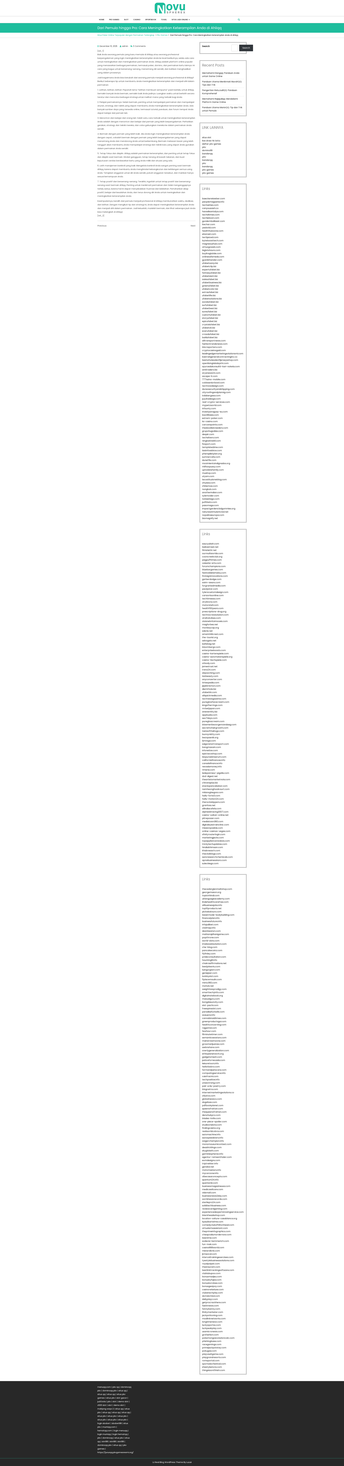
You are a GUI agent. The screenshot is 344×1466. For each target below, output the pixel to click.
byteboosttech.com (212, 240)
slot (114, 1401)
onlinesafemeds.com (213, 256)
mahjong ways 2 (105, 1408)
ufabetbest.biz (209, 308)
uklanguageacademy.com (216, 898)
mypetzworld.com (211, 405)
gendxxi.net (208, 1166)
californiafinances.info (213, 760)
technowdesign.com (213, 385)
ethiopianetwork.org (213, 1053)
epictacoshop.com (212, 753)
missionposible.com (212, 827)
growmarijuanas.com (213, 1044)
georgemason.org (211, 892)
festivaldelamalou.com (214, 572)
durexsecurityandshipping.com (218, 389)
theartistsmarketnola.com (216, 779)
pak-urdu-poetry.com (214, 1086)
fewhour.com (209, 1031)
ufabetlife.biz (209, 295)
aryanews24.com (211, 373)
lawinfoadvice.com (212, 450)
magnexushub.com (212, 243)
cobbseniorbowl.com (213, 382)
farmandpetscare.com (214, 1069)
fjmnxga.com (209, 740)
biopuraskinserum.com (214, 756)
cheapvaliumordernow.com (216, 1234)
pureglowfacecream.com (215, 702)
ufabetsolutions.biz (212, 298)
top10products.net (212, 908)
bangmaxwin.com (211, 747)
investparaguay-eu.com (215, 411)
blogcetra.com (210, 1089)
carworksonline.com (213, 595)
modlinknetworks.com (214, 1318)
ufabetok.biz (208, 327)
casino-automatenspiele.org (217, 656)
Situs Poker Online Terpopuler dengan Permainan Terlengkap (125, 35)
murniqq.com (109, 1426)
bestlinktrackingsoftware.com (218, 1270)
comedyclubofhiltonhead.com (218, 1224)
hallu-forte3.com (211, 795)
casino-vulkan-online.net (215, 815)
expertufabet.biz (211, 269)
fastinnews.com (210, 1305)
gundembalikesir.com (213, 221)
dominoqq (108, 1437)
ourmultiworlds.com (212, 553)
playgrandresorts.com (214, 1357)
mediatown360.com (212, 821)
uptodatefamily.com (213, 469)
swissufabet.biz (210, 279)
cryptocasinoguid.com (214, 350)
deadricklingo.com (212, 1147)
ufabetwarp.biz (210, 263)
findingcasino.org (211, 1128)
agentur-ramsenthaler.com (217, 1157)
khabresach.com (211, 850)
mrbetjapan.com (211, 708)
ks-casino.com (210, 421)
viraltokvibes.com (211, 618)
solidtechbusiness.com (214, 1205)
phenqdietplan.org (212, 453)
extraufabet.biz (210, 292)
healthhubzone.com (212, 230)
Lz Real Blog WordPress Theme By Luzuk (172, 1462)
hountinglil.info (209, 960)
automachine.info (211, 1134)
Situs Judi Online (180, 19)
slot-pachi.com (210, 1005)
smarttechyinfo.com (213, 992)
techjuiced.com (210, 237)
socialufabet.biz (210, 301)
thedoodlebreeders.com (215, 427)
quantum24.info (210, 1179)
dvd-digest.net (210, 776)
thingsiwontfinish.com (213, 1370)
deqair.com (208, 434)
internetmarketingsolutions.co (218, 1092)
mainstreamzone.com (213, 1040)
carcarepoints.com (212, 424)
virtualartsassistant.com (215, 1228)
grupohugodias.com (212, 431)
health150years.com (212, 608)
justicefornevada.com (213, 1060)
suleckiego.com (210, 863)
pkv (204, 147)
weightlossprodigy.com (214, 989)
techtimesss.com (211, 598)
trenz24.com (209, 669)
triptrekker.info (210, 1163)
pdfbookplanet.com (212, 1105)
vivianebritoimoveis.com (215, 621)
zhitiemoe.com (210, 486)
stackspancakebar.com (214, 786)
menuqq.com (104, 1387)
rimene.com (208, 769)
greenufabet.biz (210, 285)
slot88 (105, 1441)
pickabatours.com (211, 911)
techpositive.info (211, 1079)
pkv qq (116, 1387)
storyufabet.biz (210, 318)
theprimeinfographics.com (216, 1231)
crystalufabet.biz (211, 324)
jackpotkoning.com (212, 1315)
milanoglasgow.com (212, 792)
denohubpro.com (211, 1115)
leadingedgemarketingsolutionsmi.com (222, 353)
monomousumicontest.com (216, 1144)
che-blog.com (209, 947)
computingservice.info (214, 1073)
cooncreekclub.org (212, 556)
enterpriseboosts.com (214, 650)
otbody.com (208, 663)
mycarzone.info (210, 1173)
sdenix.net (207, 630)
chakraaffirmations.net (214, 963)
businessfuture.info (212, 921)
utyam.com (208, 476)
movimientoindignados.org (216, 463)
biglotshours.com (211, 250)
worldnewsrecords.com (214, 1199)
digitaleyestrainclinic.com (215, 824)
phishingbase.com (211, 1341)
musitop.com (209, 473)
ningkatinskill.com (211, 440)
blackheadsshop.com (213, 1215)
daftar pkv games (211, 143)
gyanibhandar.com (212, 259)
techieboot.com (210, 217)
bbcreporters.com (212, 347)
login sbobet (103, 1423)
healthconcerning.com (214, 1024)
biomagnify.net (210, 518)
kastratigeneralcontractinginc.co (219, 356)
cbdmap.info (209, 927)
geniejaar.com (209, 973)
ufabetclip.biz (209, 266)
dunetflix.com (209, 460)
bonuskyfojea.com (211, 1279)
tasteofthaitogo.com (213, 731)
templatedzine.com (212, 447)
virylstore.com (209, 601)
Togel (164, 19)
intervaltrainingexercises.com (217, 1257)
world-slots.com (210, 940)
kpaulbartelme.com (212, 1221)
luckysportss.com (211, 1325)
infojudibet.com (210, 924)
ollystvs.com (208, 1095)
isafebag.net (208, 643)
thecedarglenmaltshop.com (217, 889)
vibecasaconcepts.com (214, 1176)
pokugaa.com (209, 1350)
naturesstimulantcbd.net (215, 511)
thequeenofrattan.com (214, 1111)
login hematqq (120, 1434)
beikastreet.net (210, 547)
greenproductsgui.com (214, 1021)
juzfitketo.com (209, 502)
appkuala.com (209, 714)
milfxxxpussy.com (211, 466)
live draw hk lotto (211, 140)
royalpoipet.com (211, 1263)
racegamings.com (211, 1344)
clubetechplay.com (212, 1292)
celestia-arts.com (211, 563)
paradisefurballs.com (213, 1011)
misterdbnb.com (211, 1250)
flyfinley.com (209, 953)
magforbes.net (210, 624)
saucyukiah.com (210, 543)
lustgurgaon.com (211, 969)
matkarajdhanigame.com (215, 934)
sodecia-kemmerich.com (215, 1241)
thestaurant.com (211, 1266)
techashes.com (210, 205)
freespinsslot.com (211, 1008)
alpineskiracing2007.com (215, 811)
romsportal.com (210, 1360)
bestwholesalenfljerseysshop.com (220, 360)
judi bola (101, 1401)
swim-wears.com (211, 582)
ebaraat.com (209, 234)
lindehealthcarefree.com (215, 901)
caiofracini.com (210, 1076)
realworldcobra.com (213, 1131)
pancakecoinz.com (212, 950)
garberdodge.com (211, 579)
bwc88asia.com (210, 414)
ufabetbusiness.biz (212, 282)
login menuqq (120, 1430)
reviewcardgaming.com (214, 1208)
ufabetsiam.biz (210, 276)
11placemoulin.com (212, 979)
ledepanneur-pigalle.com (215, 773)
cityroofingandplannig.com (216, 392)
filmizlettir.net (209, 550)
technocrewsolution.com (215, 614)
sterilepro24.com (211, 1202)
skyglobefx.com (210, 1150)
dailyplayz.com (210, 1299)
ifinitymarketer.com (212, 1312)
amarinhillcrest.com (212, 634)
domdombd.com (211, 1296)
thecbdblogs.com (211, 853)
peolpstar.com (210, 588)
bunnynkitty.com (211, 734)
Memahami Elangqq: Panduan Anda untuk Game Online (220, 74)
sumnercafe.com (211, 456)
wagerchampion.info (213, 1140)
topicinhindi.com (210, 895)
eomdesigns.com (211, 1160)
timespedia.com (210, 682)
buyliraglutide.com (212, 253)
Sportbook (150, 19)
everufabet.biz (209, 331)
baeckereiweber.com (213, 198)
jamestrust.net (210, 666)
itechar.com (208, 224)
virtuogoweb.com (211, 247)
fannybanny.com (211, 1308)
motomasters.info (211, 1170)
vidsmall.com (209, 1192)
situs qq (122, 1390)
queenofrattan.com (212, 1108)
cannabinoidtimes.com (214, 1018)
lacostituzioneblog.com (214, 479)
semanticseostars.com (214, 1037)
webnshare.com (210, 1047)
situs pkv (110, 1397)
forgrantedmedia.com (214, 585)
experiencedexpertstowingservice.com (223, 1212)
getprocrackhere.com (214, 1302)
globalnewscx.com (212, 1099)
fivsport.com (209, 444)
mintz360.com (209, 982)
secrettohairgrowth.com (215, 727)
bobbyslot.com (210, 976)
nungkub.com (209, 489)
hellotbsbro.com (211, 1066)
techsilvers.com (210, 437)
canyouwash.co (210, 208)
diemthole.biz (209, 689)
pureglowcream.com (213, 721)
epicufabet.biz (209, 321)
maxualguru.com (211, 998)
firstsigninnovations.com (215, 576)
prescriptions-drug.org (214, 611)
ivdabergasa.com (211, 395)
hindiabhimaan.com (212, 847)
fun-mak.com (209, 1244)
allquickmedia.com (212, 695)
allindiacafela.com (211, 808)
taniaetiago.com (210, 498)
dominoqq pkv (110, 1390)
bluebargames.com (212, 569)
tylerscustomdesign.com (215, 592)
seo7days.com (209, 718)
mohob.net (208, 985)
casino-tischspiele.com (214, 660)
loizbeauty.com (210, 676)
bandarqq (207, 153)
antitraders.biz (209, 369)
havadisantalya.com (212, 211)
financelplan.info (211, 918)
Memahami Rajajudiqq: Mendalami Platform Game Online (220, 100)
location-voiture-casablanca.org (219, 1218)
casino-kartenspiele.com (215, 653)
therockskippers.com (213, 802)
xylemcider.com (210, 495)
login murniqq (104, 1434)
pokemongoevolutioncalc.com (218, 1338)
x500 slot (101, 1405)
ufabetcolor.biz (210, 289)
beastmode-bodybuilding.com (218, 914)
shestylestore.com (212, 1367)
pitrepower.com (210, 818)
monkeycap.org (210, 627)
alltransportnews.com (214, 340)
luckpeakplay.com (212, 1328)
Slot (126, 19)
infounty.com (209, 408)
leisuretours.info (210, 1063)
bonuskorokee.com (212, 1283)
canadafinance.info (212, 763)
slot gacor (122, 1397)
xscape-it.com (210, 376)
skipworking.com (211, 672)
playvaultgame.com (212, 1354)
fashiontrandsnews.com (214, 343)
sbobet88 (117, 1423)
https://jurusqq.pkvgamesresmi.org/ (115, 1452)
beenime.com (209, 1237)
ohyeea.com (208, 482)
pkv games (208, 169)
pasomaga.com (210, 505)
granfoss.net (208, 805)
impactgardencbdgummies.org (218, 508)
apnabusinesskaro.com (214, 860)
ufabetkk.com (209, 692)
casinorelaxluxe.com (213, 1289)
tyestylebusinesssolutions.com (218, 1260)
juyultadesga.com (211, 398)
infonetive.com (210, 750)
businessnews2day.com (214, 1195)
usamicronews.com (212, 1331)
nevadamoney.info (212, 766)
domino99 (207, 150)
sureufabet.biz (209, 311)
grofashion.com (210, 1334)
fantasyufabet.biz (211, 272)
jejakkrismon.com (211, 685)
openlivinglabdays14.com (215, 363)
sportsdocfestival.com (214, 1363)
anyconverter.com (212, 679)
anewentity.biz (209, 711)
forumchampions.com (214, 566)
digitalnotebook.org (212, 995)
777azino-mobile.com (213, 379)
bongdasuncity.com (212, 1002)
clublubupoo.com (211, 1273)
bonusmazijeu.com (212, 1276)
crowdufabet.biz (210, 334)
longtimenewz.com (212, 1321)
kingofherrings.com (212, 705)
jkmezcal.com (209, 1254)
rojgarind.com (209, 1027)
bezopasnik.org (210, 737)
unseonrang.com (211, 1082)
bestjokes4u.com (211, 966)
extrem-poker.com (212, 418)
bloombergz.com (211, 647)
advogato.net (209, 640)
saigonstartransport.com (215, 744)
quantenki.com (210, 1182)
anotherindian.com (212, 492)
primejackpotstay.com (214, 1347)
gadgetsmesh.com (212, 1057)
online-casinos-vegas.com (216, 831)
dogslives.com (209, 1102)
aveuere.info (208, 1015)
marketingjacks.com (213, 837)
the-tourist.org (210, 637)
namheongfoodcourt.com (216, 789)
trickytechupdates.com (214, 844)
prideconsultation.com (214, 956)
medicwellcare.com (212, 1189)
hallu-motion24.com (213, 798)
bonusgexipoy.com (212, 1286)
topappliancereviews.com (216, 840)
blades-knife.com (211, 1118)
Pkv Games (114, 19)
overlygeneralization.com (215, 1050)
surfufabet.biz (209, 305)
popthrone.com (210, 937)
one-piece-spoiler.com (214, 1121)
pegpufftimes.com (212, 559)
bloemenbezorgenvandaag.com (219, 724)
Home (101, 19)
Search (206, 46)
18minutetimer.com (212, 1034)
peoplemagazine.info (213, 201)
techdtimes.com (211, 214)
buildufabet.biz (210, 337)
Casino (136, 19)
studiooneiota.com (212, 1124)
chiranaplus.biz (210, 782)
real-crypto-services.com (216, 402)
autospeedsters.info (212, 1137)
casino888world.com (213, 1247)
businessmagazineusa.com (216, 1186)
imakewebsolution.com (214, 943)
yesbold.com (209, 227)
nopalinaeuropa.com (213, 515)
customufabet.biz (211, 314)
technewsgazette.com (214, 698)
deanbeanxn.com (211, 931)
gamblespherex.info (212, 1153)
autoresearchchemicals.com (217, 857)
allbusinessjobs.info (212, 905)
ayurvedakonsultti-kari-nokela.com (221, 366)
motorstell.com (210, 605)
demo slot (123, 1401)
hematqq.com (104, 1430)
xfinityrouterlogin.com (213, 834)
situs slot (206, 137)
